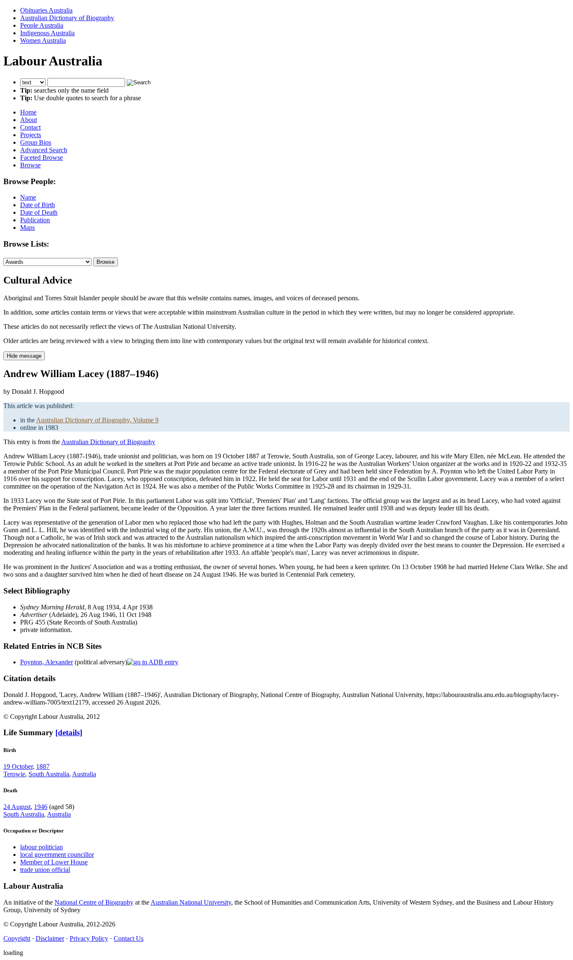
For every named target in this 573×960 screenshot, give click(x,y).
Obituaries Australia (46, 10)
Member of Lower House (54, 862)
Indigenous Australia (47, 32)
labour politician (41, 847)
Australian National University (191, 902)
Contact (30, 127)
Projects (30, 134)
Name (28, 197)
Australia (84, 774)
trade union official (45, 869)
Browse (30, 165)
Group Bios (35, 142)
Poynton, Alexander (46, 662)
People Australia (41, 25)
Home (28, 112)
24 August (17, 806)
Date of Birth (37, 204)
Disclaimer (50, 938)
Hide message (24, 356)
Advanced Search (43, 149)
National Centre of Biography (94, 902)
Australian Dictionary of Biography (67, 17)
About (28, 119)
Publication (35, 220)
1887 (42, 766)
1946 (40, 806)
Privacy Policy (89, 938)
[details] (68, 732)
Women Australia (43, 40)
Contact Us (128, 938)
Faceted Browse (41, 157)
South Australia (49, 774)
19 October (18, 766)
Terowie (14, 774)
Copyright (16, 938)
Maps (27, 227)
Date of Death (38, 212)
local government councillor (57, 854)
